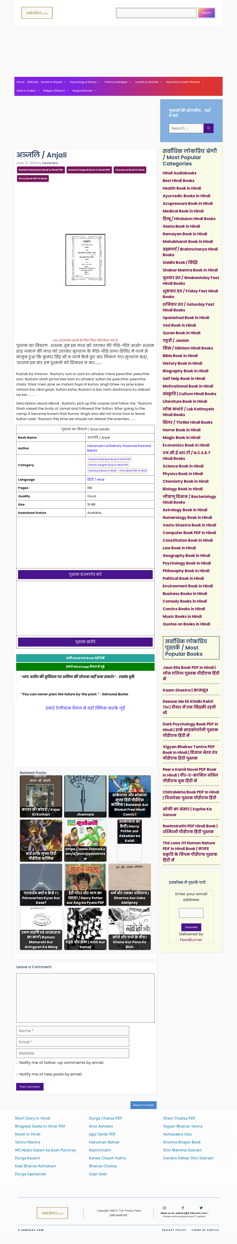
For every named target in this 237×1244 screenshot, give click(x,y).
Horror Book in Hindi (182, 430)
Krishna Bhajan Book (182, 1142)
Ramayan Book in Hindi (185, 234)
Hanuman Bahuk (104, 1142)
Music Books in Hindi (182, 616)
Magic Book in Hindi (181, 437)
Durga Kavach (27, 1157)
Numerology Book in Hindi (187, 517)
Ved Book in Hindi (179, 325)
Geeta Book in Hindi (181, 226)
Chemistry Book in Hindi (186, 481)
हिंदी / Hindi (95, 479)
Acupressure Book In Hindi (188, 203)
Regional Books (82, 90)
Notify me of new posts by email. (50, 1074)
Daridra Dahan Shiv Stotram (188, 1157)
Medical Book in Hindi (183, 211)
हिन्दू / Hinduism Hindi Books (189, 218)
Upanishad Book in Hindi (186, 317)
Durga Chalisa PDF (105, 1118)
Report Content (143, 1105)
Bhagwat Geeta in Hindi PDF (40, 1126)
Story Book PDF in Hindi (33, 178)
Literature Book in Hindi (130, 169)
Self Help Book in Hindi (184, 378)
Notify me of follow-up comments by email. (61, 1062)
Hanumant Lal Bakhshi (104, 446)
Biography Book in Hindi (185, 371)
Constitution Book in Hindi (188, 540)
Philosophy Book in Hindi (186, 571)
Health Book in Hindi (182, 188)
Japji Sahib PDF (102, 1134)
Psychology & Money (83, 82)
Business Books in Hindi (185, 593)
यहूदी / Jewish (176, 340)
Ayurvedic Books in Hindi (186, 196)
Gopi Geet (98, 1173)
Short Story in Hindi (32, 1118)
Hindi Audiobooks (180, 173)
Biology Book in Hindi (183, 489)
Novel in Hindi (27, 1134)
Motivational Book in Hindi (188, 386)
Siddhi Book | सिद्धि (180, 262)
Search (206, 13)
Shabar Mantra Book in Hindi (190, 270)
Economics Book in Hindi (186, 445)
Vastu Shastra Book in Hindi (189, 525)
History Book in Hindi (182, 363)
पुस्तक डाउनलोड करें (85, 574)
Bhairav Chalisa (103, 1165)
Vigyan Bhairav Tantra (182, 1126)
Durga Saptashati (30, 1173)
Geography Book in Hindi (186, 555)
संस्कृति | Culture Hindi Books (189, 394)
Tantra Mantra (27, 1142)
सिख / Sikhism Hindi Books (188, 348)
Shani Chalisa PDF (179, 1118)
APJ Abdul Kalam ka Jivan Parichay (45, 1149)
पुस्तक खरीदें (85, 641)
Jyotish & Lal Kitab (146, 82)
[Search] (209, 128)
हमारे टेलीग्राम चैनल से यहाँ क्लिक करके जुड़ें (85, 708)
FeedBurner (191, 939)
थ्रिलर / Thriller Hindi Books (188, 422)
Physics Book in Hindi (183, 473)
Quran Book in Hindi (181, 333)
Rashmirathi (100, 1149)
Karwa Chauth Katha (107, 1157)
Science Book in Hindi (183, 466)
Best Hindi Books (178, 180)
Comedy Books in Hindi (185, 601)
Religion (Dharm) (54, 90)
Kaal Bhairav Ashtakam (35, 1165)
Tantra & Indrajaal (115, 82)
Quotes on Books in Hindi (186, 624)
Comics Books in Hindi (184, 609)
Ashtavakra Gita (177, 1134)
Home (20, 82)
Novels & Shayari (51, 82)
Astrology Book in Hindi (185, 510)
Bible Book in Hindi (180, 355)
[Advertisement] (118, 51)
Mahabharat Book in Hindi (188, 241)
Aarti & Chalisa (26, 90)
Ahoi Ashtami (101, 1126)
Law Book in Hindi (179, 548)
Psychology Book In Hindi (187, 563)
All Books (32, 82)
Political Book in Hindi (183, 578)
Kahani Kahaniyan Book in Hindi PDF (41, 169)
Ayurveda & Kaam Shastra (183, 82)
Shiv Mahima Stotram (182, 1149)
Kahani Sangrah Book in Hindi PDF (89, 169)
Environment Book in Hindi (188, 586)
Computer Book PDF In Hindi (189, 532)
